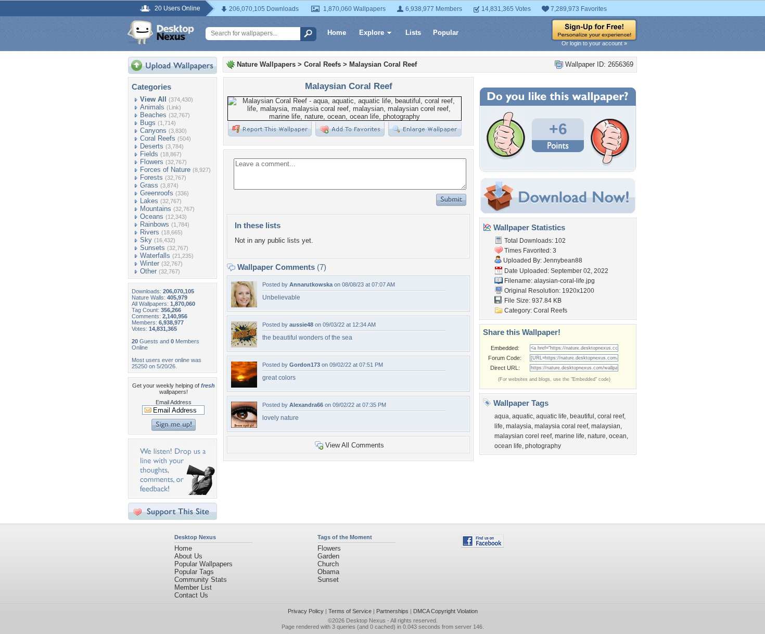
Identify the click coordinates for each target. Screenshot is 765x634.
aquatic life (551, 416)
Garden (328, 556)
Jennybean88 (562, 260)
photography (543, 446)
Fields (149, 154)
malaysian (605, 426)
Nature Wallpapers (266, 64)
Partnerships (392, 611)
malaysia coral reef (561, 426)
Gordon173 (304, 365)
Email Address (174, 402)
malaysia (518, 426)
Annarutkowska (311, 284)
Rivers (149, 232)
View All (153, 99)
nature (597, 436)
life (498, 426)
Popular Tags (194, 572)
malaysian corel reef (523, 436)
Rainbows (154, 224)
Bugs (148, 123)
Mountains (155, 209)
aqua (501, 416)
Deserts (151, 146)
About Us (188, 556)
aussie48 (301, 324)
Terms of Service (350, 611)
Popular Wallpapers (203, 564)
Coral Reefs (157, 138)
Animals (152, 107)
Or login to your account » (594, 43)
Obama (328, 572)
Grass (149, 185)
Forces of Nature (165, 169)
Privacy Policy (306, 611)
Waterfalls (155, 255)
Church (328, 564)
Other (148, 271)
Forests (151, 177)
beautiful (582, 416)
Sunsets (152, 248)
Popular (445, 32)
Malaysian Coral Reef (383, 64)
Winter (149, 263)
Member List (193, 587)
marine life (569, 436)
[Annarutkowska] (244, 305)
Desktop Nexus (366, 620)
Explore (371, 32)
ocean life (508, 446)
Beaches (153, 115)
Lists (413, 32)
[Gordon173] (244, 385)
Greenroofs (156, 193)
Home (336, 32)
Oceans (151, 216)
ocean (618, 436)
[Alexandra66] (244, 425)
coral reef (610, 416)
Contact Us (191, 595)
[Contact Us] (175, 492)
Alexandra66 (306, 405)
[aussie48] (244, 345)
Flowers (151, 162)
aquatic (522, 416)
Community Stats (200, 579)
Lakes (149, 201)
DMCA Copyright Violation (445, 611)
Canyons (153, 130)
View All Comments (354, 445)
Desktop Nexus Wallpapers (161, 32)
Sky (146, 240)
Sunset (328, 579)
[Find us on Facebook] (482, 545)
